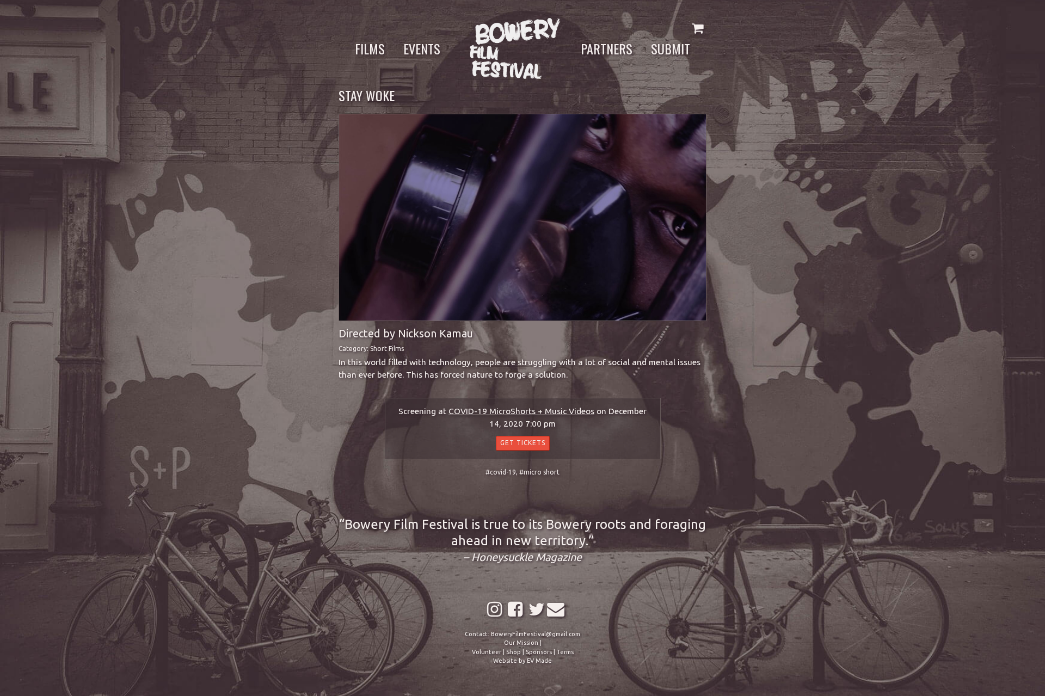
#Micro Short (539, 472)
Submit (670, 48)
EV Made (539, 660)
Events (421, 48)
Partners (606, 48)
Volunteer (486, 652)
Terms (565, 652)
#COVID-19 (500, 472)
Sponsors (539, 652)
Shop (513, 652)
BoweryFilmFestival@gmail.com (535, 634)
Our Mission (521, 642)
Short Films (387, 348)
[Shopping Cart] (697, 28)
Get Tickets (522, 442)
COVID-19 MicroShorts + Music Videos (521, 411)
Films (370, 48)
